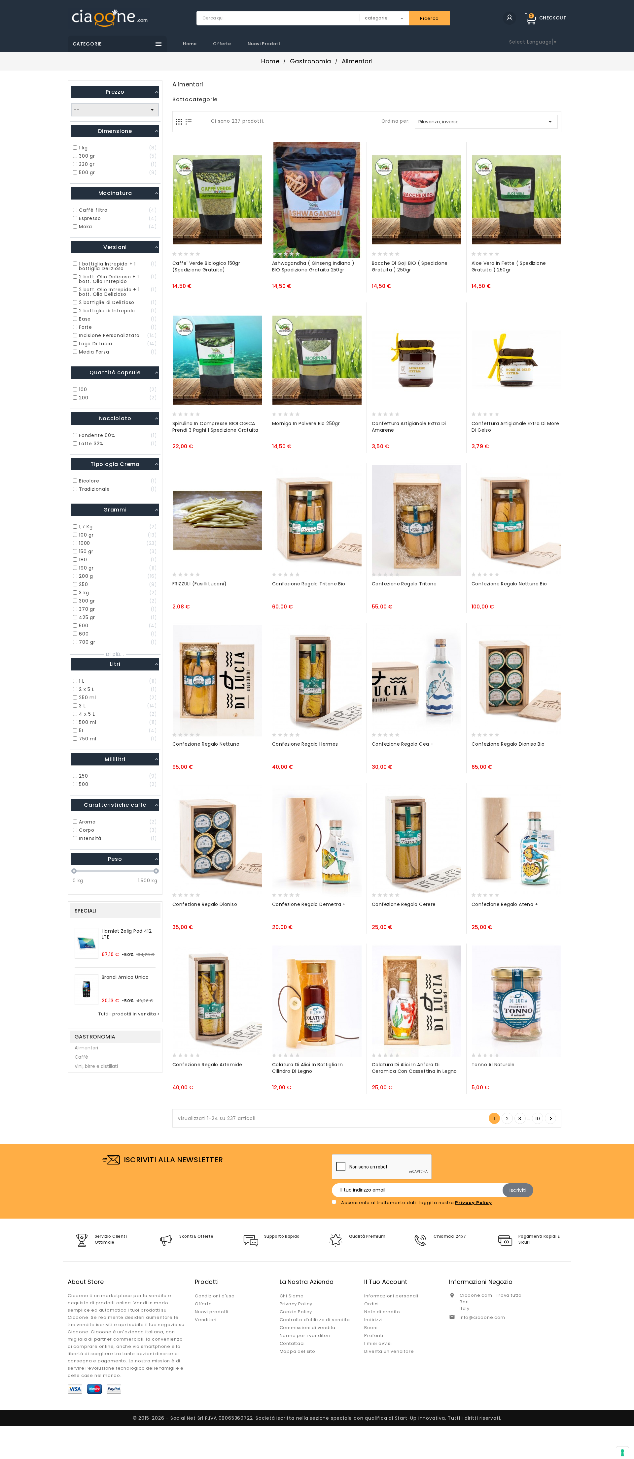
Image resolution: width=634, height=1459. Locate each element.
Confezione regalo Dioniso (204, 904)
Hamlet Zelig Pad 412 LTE (127, 934)
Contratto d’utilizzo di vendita (315, 1320)
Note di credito (382, 1312)
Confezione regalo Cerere (404, 904)
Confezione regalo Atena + (505, 904)
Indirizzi (373, 1320)
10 (537, 1118)
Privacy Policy (296, 1304)
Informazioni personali (391, 1296)
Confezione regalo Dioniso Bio (508, 744)
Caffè (81, 1057)
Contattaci (292, 1343)
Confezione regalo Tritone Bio (308, 583)
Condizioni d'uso (215, 1296)
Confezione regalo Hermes (305, 744)
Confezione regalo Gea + (403, 744)
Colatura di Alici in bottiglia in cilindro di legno (307, 1067)
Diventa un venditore (389, 1351)
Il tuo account (385, 1282)
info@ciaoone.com (482, 1317)
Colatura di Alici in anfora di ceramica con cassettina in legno (414, 1067)
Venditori (206, 1320)
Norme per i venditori (305, 1335)
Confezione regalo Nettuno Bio (509, 583)
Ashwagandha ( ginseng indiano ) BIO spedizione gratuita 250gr (313, 266)
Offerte (222, 44)
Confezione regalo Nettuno (205, 744)
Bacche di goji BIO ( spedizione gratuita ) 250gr (409, 266)
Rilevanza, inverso (486, 122)
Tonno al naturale (493, 1064)
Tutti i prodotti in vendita (129, 1014)
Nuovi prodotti (265, 44)
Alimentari (86, 1047)
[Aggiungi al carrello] (179, 252)
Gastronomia (95, 1036)
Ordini (371, 1304)
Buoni (370, 1327)
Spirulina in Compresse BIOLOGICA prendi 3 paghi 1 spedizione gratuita (215, 426)
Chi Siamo (292, 1296)
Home (189, 44)
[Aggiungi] (192, 252)
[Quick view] (204, 252)
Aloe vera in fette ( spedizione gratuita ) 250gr (509, 266)
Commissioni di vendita (308, 1327)
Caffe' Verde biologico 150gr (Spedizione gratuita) (206, 266)
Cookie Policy (296, 1312)
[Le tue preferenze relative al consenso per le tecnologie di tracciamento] (622, 1452)
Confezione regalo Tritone (404, 583)
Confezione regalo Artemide (207, 1064)
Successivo (550, 1118)
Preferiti (373, 1335)
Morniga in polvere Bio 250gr (306, 423)
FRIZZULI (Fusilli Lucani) (199, 583)
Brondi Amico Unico (125, 977)
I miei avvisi (378, 1343)
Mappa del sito (297, 1351)
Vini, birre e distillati (96, 1066)
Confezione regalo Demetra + (309, 904)
